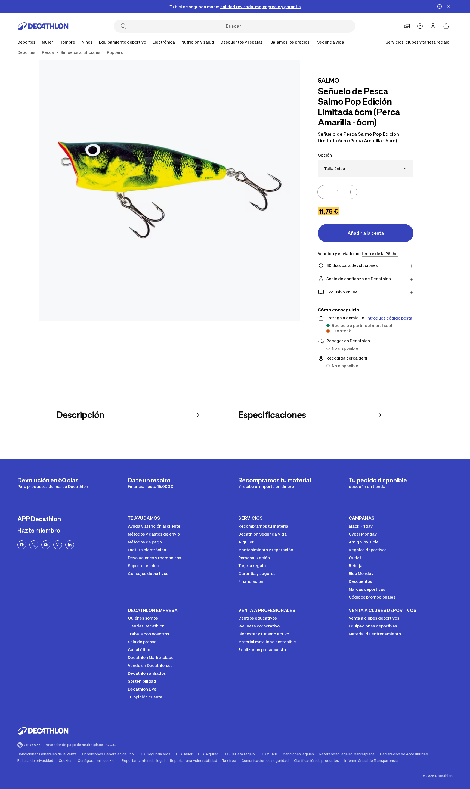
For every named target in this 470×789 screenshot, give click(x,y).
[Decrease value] (324, 192)
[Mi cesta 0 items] (446, 26)
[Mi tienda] (406, 26)
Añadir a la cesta (366, 233)
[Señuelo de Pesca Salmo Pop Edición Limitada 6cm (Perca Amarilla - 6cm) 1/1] (169, 190)
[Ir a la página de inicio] (43, 26)
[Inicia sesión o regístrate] (433, 26)
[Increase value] (350, 192)
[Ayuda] (419, 26)
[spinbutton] (337, 192)
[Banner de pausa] (439, 6)
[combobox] (365, 168)
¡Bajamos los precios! (290, 42)
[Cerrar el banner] (448, 6)
